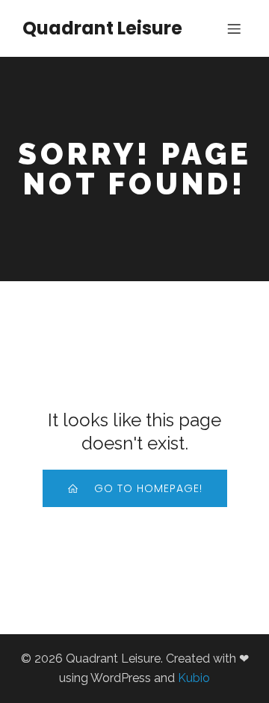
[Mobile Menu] (234, 28)
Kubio (194, 678)
